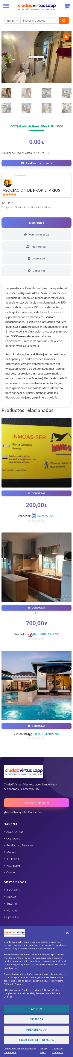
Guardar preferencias (36, 1039)
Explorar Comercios (36, 802)
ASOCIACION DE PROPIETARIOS (31, 190)
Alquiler (19, 207)
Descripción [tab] (36, 222)
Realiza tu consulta (39, 163)
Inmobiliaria (30, 207)
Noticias (11, 910)
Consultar (38, 493)
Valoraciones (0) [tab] (38, 234)
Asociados (13, 890)
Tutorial (11, 903)
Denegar (36, 1019)
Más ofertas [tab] (39, 246)
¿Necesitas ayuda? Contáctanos (24, 812)
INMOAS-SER (46, 515)
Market (11, 896)
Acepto (36, 1009)
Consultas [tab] (38, 270)
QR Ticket (12, 917)
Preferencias (36, 1029)
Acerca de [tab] (38, 258)
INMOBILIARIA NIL (46, 733)
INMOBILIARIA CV (46, 634)
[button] (67, 933)
